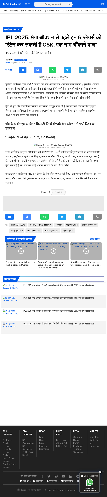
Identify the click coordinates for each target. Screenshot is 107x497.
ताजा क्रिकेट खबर (33, 231)
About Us (94, 437)
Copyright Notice (77, 438)
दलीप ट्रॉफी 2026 (52, 10)
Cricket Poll (61, 443)
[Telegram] (83, 70)
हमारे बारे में (39, 481)
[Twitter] (67, 70)
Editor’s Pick (61, 446)
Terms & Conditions (78, 450)
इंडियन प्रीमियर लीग (89, 225)
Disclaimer (78, 446)
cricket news (18, 225)
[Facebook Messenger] (38, 70)
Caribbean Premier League (7, 443)
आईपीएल (59, 225)
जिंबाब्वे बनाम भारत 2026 (72, 10)
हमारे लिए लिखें (68, 481)
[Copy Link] (98, 70)
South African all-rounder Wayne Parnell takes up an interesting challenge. (51, 265)
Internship (94, 446)
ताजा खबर (14, 10)
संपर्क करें (25, 481)
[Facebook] (22, 70)
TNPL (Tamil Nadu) (27, 453)
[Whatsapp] (52, 70)
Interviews (44, 449)
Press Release (43, 444)
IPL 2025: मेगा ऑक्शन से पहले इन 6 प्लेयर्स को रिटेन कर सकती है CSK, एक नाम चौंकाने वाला (58, 285)
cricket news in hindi (40, 225)
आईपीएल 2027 (11, 29)
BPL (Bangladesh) (28, 441)
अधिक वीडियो (94, 239)
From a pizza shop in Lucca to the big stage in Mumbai (20, 263)
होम (5, 10)
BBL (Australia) (27, 447)
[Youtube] (63, 476)
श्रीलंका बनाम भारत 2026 (31, 10)
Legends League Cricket (7, 452)
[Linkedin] (70, 476)
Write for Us (94, 441)
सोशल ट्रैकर (90, 10)
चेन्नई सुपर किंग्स (17, 231)
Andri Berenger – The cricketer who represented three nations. (85, 263)
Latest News (42, 438)
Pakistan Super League (9, 465)
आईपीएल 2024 (72, 225)
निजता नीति (52, 481)
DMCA (76, 443)
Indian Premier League (9, 459)
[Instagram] (56, 476)
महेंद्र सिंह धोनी (68, 231)
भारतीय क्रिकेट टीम (51, 231)
